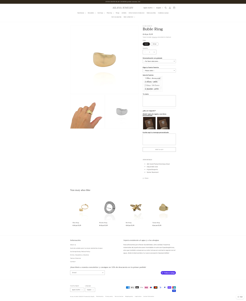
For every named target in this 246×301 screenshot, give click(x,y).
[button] (81, 13)
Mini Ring (76, 223)
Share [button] (146, 178)
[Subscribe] (102, 272)
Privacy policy (109, 296)
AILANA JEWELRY (79, 296)
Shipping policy (129, 296)
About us (73, 245)
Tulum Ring (156, 223)
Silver (155, 44)
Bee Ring (128, 223)
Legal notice (138, 296)
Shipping (154, 37)
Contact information (148, 296)
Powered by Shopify (89, 296)
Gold (146, 44)
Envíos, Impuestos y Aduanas (79, 255)
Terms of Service (75, 258)
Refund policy (99, 296)
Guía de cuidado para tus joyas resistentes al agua (86, 248)
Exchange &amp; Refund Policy (80, 251)
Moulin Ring (103, 223)
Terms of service (119, 296)
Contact (73, 261)
